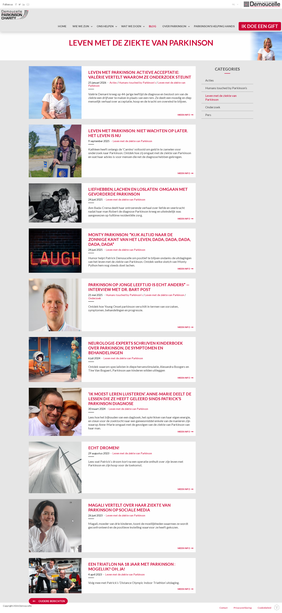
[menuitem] (236, 4)
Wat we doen (131, 26)
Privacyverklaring (242, 607)
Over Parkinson (174, 26)
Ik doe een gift (260, 26)
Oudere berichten (51, 601)
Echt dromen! (103, 447)
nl (233, 4)
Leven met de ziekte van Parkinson (132, 141)
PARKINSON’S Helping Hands (214, 26)
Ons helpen (105, 26)
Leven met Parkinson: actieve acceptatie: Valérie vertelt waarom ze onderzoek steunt (139, 74)
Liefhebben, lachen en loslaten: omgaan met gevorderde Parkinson (138, 191)
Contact (223, 607)
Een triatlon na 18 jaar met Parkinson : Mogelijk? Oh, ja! (131, 566)
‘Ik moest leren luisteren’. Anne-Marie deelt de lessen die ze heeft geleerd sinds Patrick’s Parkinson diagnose (139, 398)
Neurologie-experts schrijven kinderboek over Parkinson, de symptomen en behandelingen (135, 348)
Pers (208, 115)
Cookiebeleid (264, 607)
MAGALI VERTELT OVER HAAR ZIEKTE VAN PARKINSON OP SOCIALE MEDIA (129, 507)
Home (62, 26)
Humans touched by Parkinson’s (137, 82)
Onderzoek (94, 298)
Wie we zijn (81, 26)
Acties (113, 82)
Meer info (184, 114)
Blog (152, 26)
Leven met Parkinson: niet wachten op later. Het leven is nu (138, 133)
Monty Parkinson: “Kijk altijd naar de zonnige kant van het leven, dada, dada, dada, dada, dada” (139, 239)
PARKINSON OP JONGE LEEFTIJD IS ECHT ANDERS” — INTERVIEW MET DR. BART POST (139, 287)
